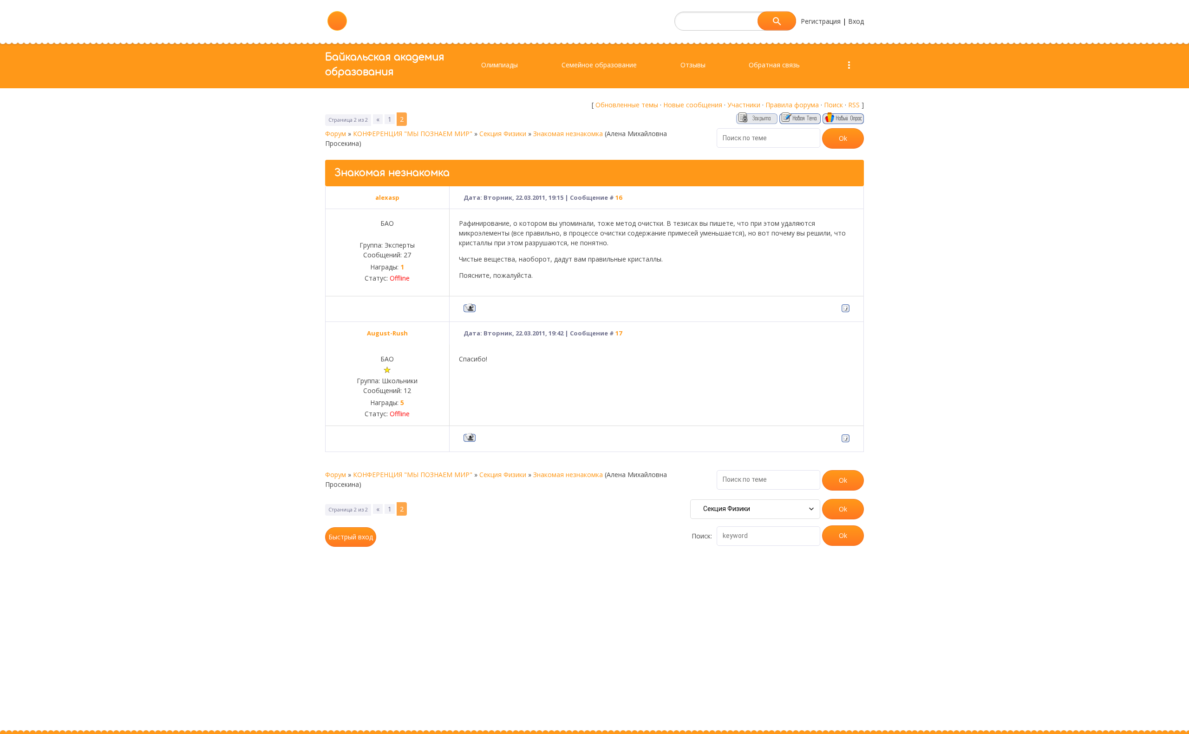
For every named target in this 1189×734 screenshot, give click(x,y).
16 (618, 197)
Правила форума (792, 104)
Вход (856, 21)
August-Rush (387, 333)
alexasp (387, 197)
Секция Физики (502, 133)
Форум (335, 133)
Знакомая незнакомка (568, 133)
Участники (743, 104)
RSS (854, 104)
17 (618, 333)
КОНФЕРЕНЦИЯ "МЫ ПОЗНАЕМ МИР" (412, 133)
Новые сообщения (692, 104)
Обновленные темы (626, 104)
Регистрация (821, 21)
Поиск (833, 104)
